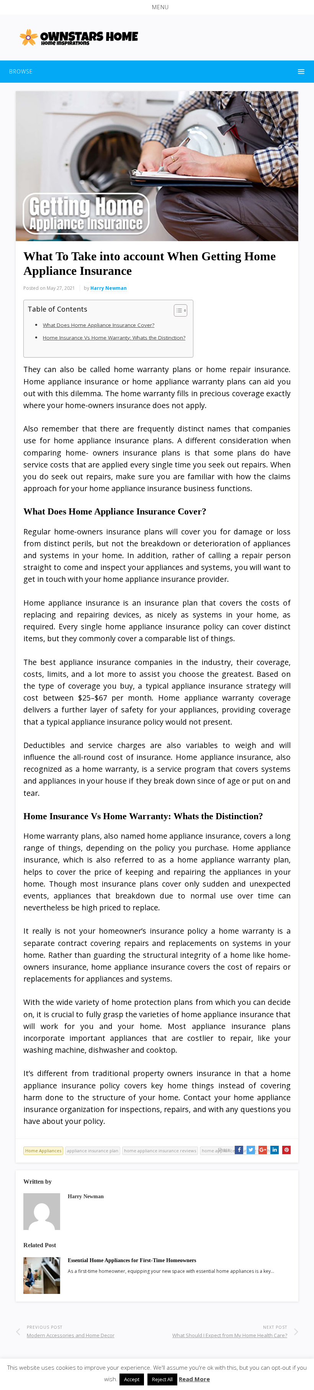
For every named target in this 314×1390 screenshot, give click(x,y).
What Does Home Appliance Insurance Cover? (98, 325)
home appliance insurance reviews (160, 1150)
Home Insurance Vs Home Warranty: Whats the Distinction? (114, 337)
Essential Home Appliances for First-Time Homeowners (132, 1260)
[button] (157, 7)
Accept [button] (131, 1379)
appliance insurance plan (92, 1150)
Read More (194, 1379)
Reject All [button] (162, 1379)
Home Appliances (43, 1150)
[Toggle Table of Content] (176, 310)
